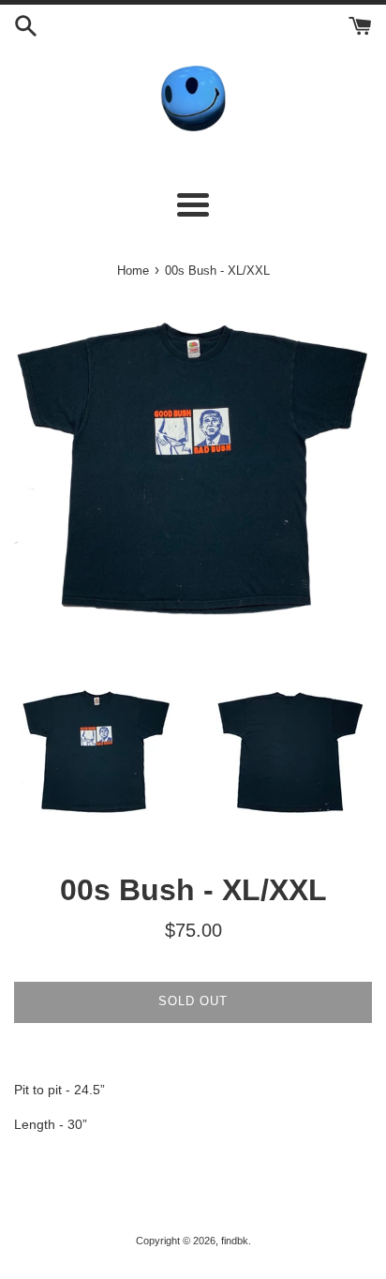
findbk (234, 1240)
